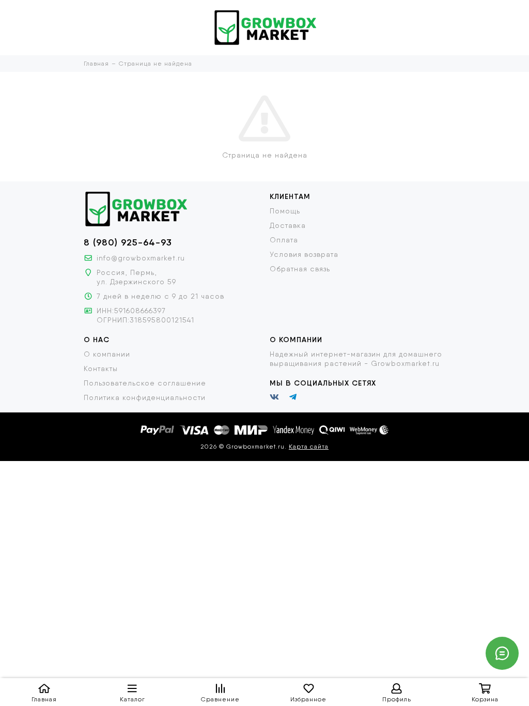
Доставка (288, 225)
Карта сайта (309, 446)
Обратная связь (300, 269)
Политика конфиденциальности (145, 397)
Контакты (101, 368)
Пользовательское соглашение (145, 383)
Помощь (285, 211)
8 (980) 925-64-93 (128, 242)
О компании (107, 354)
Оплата (284, 240)
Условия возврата (304, 254)
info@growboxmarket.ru (141, 258)
